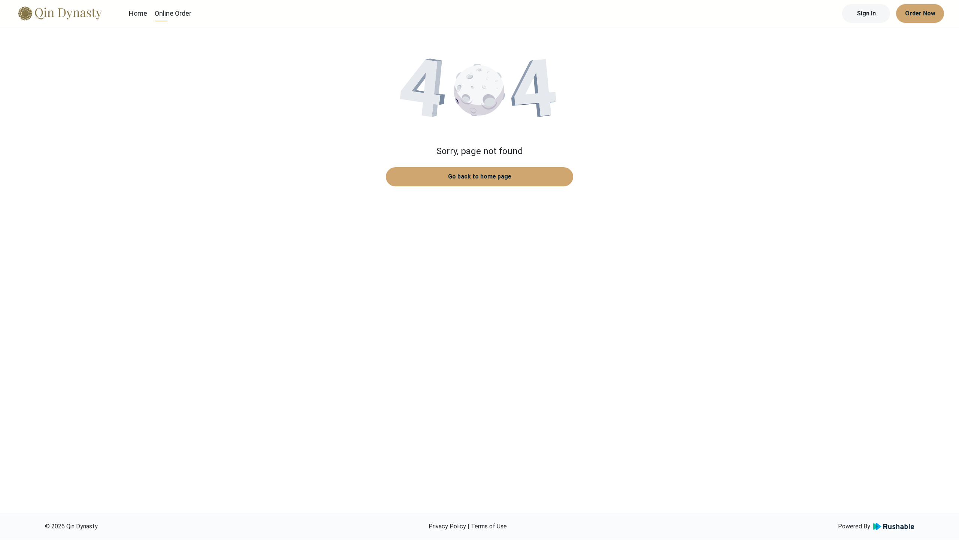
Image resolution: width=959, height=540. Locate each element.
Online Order (173, 13)
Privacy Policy (447, 526)
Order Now (920, 13)
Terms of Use (489, 526)
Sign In (866, 13)
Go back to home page (479, 176)
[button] (479, 90)
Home (138, 13)
